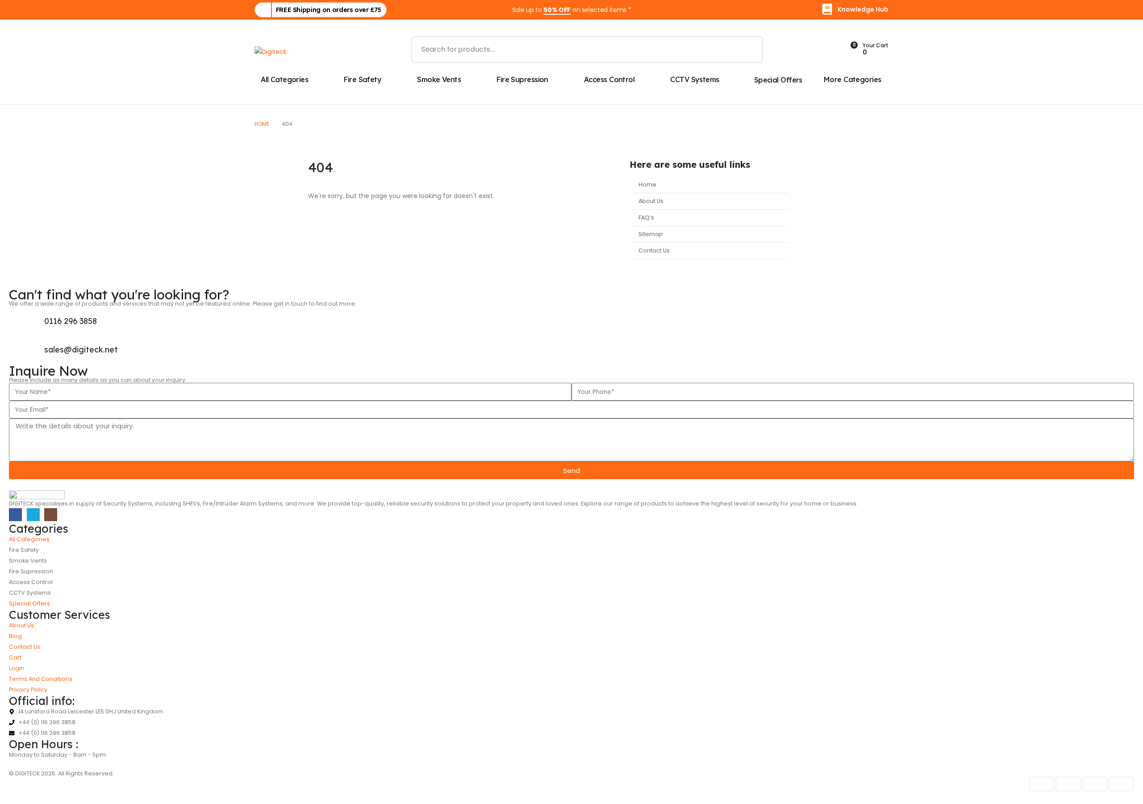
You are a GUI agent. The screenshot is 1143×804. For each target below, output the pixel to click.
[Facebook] (15, 514)
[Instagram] (50, 514)
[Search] (750, 49)
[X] (33, 514)
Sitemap (650, 234)
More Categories (852, 79)
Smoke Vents (439, 79)
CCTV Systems (694, 79)
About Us (650, 201)
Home (647, 184)
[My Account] (785, 49)
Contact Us (654, 250)
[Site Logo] (270, 51)
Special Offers (778, 79)
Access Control (609, 79)
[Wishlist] (827, 49)
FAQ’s (646, 217)
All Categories (284, 79)
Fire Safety (362, 79)
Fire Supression (522, 79)
